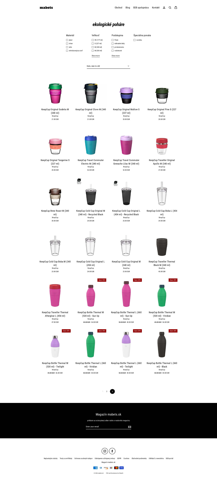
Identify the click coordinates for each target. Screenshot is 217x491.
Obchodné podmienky (139, 458)
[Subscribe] (129, 426)
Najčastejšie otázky (51, 458)
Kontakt (155, 7)
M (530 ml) (98, 51)
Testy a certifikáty (66, 458)
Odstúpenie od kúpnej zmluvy (105, 458)
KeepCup (55, 116)
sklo (70, 47)
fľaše (116, 40)
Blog (128, 7)
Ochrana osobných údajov (83, 458)
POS (107, 473)
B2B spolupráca (141, 7)
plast (70, 40)
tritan (71, 44)
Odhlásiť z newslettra (156, 458)
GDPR (119, 458)
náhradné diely (119, 44)
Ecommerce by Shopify (117, 473)
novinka (139, 40)
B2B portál (169, 458)
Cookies (126, 458)
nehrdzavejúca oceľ (76, 51)
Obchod (118, 7)
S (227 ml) (98, 44)
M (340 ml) (98, 47)
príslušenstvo (119, 47)
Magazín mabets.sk (108, 462)
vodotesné (118, 51)
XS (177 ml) (99, 40)
